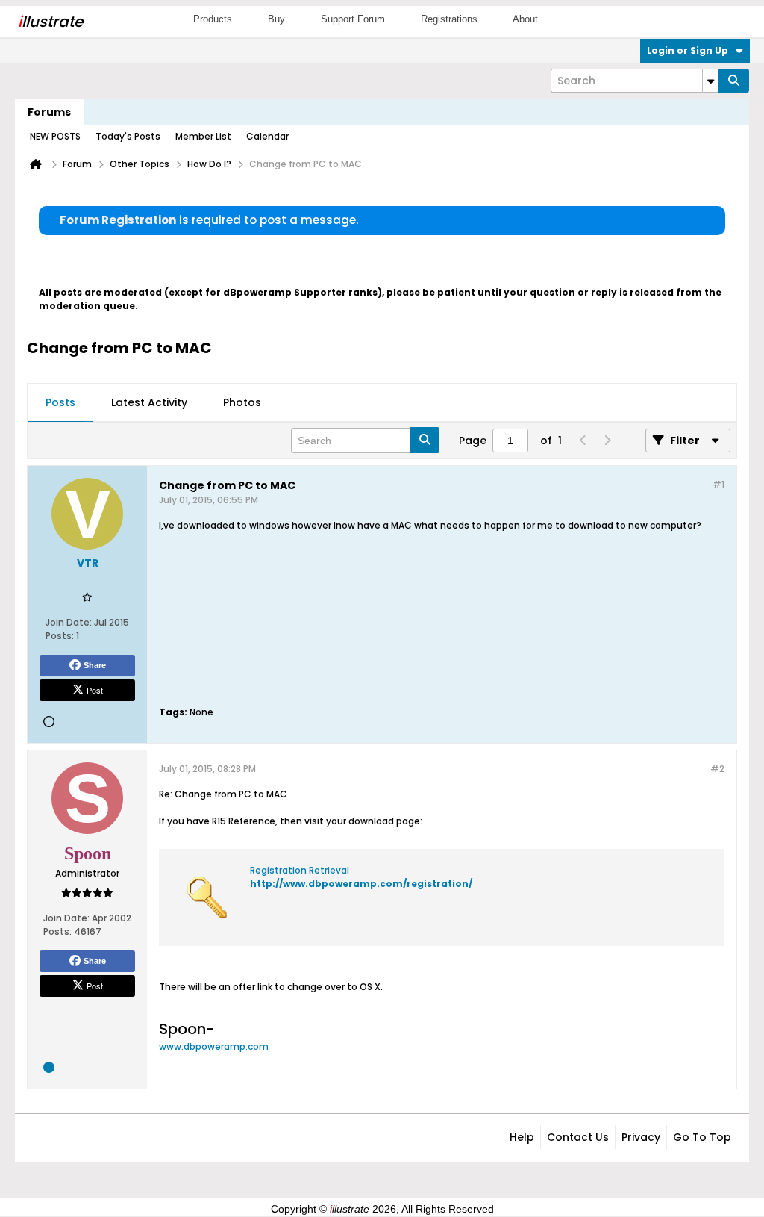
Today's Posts (128, 136)
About (525, 19)
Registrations (449, 19)
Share (95, 665)
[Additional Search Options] (710, 81)
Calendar (267, 136)
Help (522, 1137)
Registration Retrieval (299, 870)
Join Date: (69, 622)
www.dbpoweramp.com (214, 1046)
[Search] (733, 81)
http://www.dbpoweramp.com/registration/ (361, 883)
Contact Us (578, 1137)
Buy (276, 19)
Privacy (640, 1137)
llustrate (50, 21)
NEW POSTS (55, 136)
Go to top (702, 1137)
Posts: (60, 635)
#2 (717, 768)
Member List (203, 136)
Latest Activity (149, 402)
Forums (49, 112)
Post (95, 690)
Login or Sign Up (687, 50)
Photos (242, 402)
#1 (718, 484)
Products (212, 19)
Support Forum (353, 19)
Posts (60, 402)
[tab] (60, 403)
